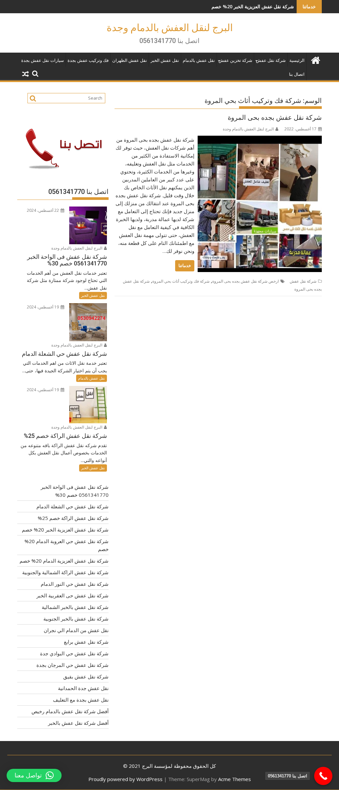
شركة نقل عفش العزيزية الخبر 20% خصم (229, 6)
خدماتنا (184, 265)
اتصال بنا (297, 74)
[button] (34, 775)
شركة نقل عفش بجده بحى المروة (275, 117)
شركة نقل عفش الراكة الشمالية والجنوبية (65, 572)
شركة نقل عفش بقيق (86, 676)
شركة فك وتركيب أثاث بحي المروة (181, 281)
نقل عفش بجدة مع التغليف (81, 699)
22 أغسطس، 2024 (43, 210)
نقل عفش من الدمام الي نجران (76, 630)
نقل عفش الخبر (165, 60)
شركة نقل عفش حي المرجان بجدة (72, 665)
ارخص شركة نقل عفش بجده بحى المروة (245, 281)
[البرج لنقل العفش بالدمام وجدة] (315, 59)
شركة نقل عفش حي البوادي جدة (74, 653)
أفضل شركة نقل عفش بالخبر (78, 723)
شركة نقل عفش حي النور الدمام (75, 584)
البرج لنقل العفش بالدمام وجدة (170, 27)
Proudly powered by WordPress (125, 779)
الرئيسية (297, 60)
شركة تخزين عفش (235, 60)
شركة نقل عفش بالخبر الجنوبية (76, 618)
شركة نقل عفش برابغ (86, 641)
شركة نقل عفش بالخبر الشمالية (75, 607)
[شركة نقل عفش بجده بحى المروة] (260, 139)
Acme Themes (234, 779)
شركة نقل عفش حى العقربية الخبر (72, 595)
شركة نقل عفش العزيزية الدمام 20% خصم (64, 560)
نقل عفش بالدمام (199, 60)
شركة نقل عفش (271, 60)
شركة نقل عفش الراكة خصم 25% (73, 518)
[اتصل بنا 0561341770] (323, 776)
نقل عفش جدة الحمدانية (83, 688)
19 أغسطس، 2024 (43, 307)
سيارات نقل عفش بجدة (42, 60)
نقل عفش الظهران (129, 60)
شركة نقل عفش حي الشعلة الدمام (72, 506)
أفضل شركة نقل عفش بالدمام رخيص (70, 711)
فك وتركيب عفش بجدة (88, 60)
